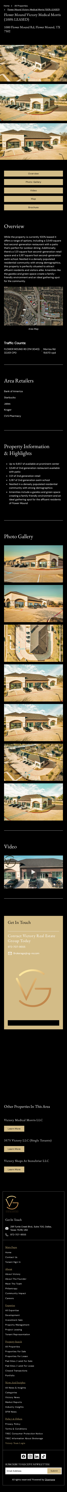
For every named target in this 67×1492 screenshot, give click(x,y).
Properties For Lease (16, 1356)
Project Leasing (13, 1329)
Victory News (12, 1397)
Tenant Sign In (13, 1262)
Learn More (14, 1128)
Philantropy (11, 1288)
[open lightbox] (33, 563)
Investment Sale (14, 1320)
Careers (9, 1298)
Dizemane (50, 1479)
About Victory (13, 1274)
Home (7, 5)
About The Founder (15, 1279)
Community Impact (15, 1293)
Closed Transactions (16, 1370)
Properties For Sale (15, 1351)
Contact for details (33, 1023)
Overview (33, 173)
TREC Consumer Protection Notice (24, 1433)
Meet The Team (13, 1283)
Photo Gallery (33, 182)
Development (12, 1315)
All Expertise (12, 1310)
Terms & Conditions (16, 1429)
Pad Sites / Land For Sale (18, 1361)
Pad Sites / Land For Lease (19, 1366)
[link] (13, 1204)
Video (33, 190)
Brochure (33, 207)
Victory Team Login (15, 1443)
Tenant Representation (17, 1334)
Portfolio (9, 1375)
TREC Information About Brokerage (24, 1438)
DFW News (11, 1411)
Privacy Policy (13, 1424)
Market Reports (13, 1402)
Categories (11, 1392)
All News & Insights (15, 1387)
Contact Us (11, 1257)
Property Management (17, 1325)
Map (33, 198)
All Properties (21, 5)
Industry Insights (14, 1407)
